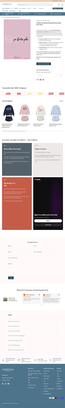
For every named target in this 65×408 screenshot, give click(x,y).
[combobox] (35, 4)
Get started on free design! (10, 360)
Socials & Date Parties (49, 388)
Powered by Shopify (14, 403)
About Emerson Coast (33, 377)
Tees (58, 373)
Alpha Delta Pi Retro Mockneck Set (38, 124)
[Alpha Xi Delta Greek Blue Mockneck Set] (56, 113)
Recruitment (23, 8)
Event (28, 8)
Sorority (41, 8)
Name (9, 245)
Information (12, 11)
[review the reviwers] (39, 295)
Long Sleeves (60, 381)
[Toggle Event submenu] (31, 8)
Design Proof (39, 20)
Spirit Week (46, 378)
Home (3, 17)
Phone (9, 251)
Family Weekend (6, 8)
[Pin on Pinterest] (43, 79)
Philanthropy (46, 376)
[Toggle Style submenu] (37, 8)
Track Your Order (32, 385)
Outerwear (59, 386)
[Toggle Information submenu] (16, 11)
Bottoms (59, 383)
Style (34, 8)
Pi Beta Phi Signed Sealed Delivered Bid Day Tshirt (13, 17)
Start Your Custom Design (43, 63)
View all (61, 101)
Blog (29, 380)
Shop (20, 11)
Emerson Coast (7, 403)
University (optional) (12, 257)
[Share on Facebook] (40, 79)
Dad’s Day (46, 391)
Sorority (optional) (38, 251)
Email (35, 245)
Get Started (55, 1)
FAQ (60, 1)
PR (12, 8)
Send (11, 277)
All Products (5, 11)
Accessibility (31, 387)
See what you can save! (57, 360)
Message (10, 263)
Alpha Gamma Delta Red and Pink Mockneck (24, 124)
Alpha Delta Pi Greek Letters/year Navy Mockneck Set (7, 125)
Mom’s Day (46, 383)
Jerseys (58, 378)
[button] (62, 4)
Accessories (59, 388)
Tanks (58, 376)
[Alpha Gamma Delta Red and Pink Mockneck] (24, 113)
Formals (45, 386)
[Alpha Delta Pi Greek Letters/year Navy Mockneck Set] (9, 113)
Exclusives (59, 371)
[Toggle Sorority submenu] (44, 8)
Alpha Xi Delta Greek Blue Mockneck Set (55, 124)
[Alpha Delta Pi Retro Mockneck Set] (40, 113)
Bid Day (16, 8)
